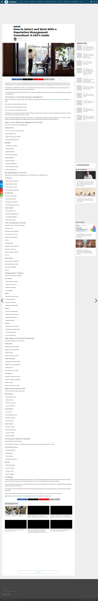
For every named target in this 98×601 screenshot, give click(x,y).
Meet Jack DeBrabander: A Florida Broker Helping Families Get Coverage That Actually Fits (61, 517)
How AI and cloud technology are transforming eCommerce (14, 530)
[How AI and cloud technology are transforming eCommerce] (16, 526)
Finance (60, 1)
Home (21, 1)
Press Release (74, 1)
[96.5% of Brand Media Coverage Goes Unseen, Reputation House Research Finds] (38, 512)
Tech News (32, 1)
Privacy (90, 599)
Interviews (66, 1)
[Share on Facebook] (17, 79)
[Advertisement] (49, 13)
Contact (85, 599)
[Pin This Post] (38, 79)
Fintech (26, 1)
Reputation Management (25, 496)
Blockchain (40, 1)
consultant (16, 496)
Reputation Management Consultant (41, 496)
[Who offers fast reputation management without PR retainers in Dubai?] (61, 526)
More (81, 1)
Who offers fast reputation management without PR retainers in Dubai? (60, 530)
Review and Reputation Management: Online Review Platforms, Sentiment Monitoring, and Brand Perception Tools (37, 531)
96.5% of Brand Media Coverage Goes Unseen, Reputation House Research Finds (38, 516)
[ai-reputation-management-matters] (16, 512)
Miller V (21, 38)
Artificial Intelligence (50, 1)
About (80, 599)
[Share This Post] (27, 79)
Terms (94, 599)
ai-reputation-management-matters (14, 515)
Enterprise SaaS (9, 228)
